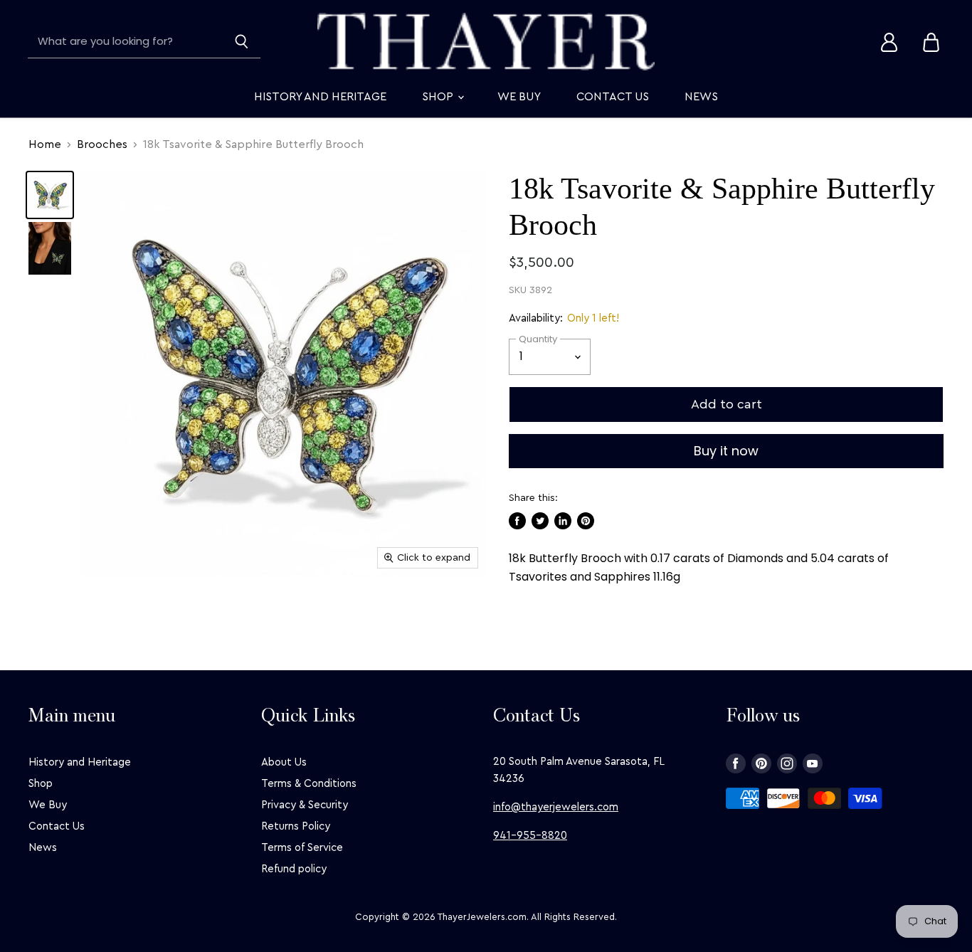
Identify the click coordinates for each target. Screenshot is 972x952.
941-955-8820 (530, 835)
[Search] (241, 42)
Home (44, 144)
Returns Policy (295, 826)
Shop (439, 96)
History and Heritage (320, 96)
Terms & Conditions (308, 783)
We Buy (519, 96)
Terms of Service (302, 847)
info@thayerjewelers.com (555, 807)
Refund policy (294, 869)
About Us (284, 762)
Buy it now (726, 451)
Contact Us (612, 96)
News (701, 96)
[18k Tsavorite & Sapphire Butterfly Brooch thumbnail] (50, 195)
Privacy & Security (304, 805)
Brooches (102, 144)
